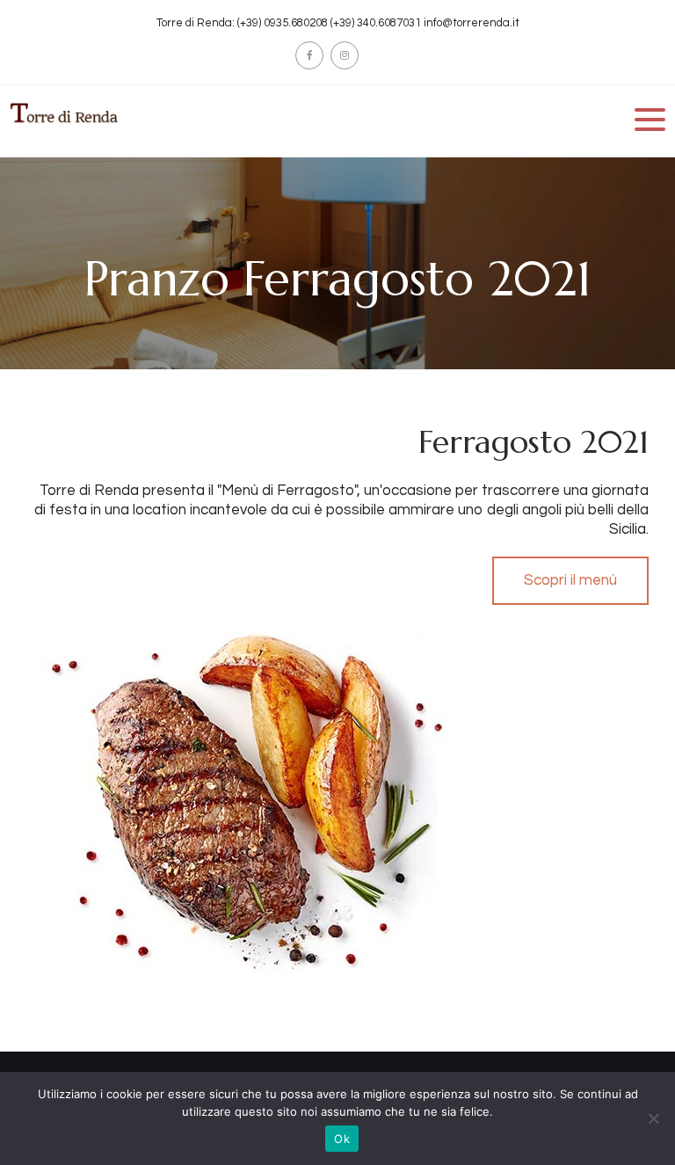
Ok (342, 1139)
